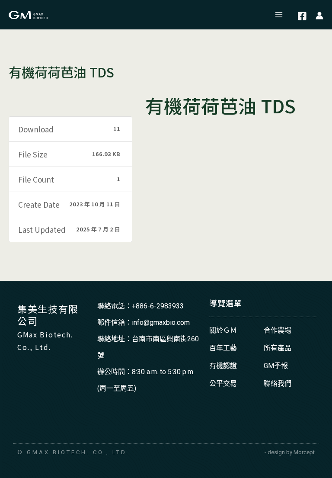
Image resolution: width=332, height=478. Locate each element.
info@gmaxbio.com (161, 322)
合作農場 (277, 330)
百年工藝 (223, 348)
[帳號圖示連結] (319, 14)
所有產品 (277, 348)
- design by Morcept (290, 452)
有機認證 (223, 366)
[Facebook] (302, 16)
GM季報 (276, 366)
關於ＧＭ (223, 330)
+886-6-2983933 (158, 306)
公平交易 (223, 383)
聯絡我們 (277, 383)
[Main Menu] (279, 15)
